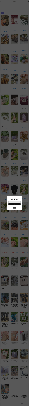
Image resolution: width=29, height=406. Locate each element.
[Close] (21, 197)
